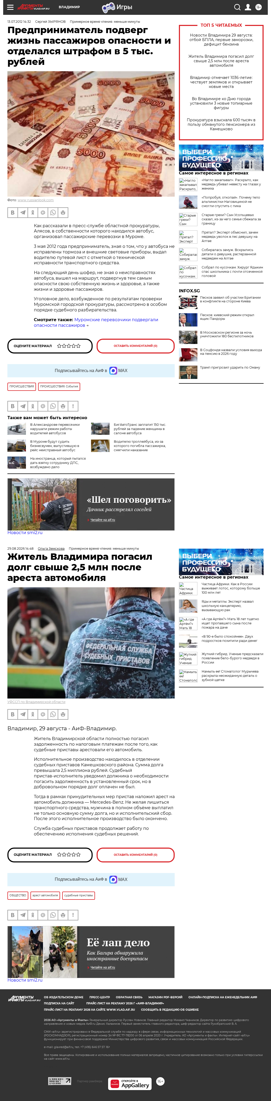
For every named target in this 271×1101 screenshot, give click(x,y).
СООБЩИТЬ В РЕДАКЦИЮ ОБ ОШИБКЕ (170, 1010)
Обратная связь (129, 997)
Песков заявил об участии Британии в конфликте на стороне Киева (230, 299)
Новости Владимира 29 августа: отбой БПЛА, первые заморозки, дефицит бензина (221, 40)
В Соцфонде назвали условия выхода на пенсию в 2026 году (231, 352)
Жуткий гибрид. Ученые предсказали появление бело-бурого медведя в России (232, 658)
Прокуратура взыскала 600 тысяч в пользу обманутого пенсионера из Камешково (221, 124)
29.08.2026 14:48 (20, 548)
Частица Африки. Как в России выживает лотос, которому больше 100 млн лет (231, 588)
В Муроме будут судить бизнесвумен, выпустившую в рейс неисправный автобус (54, 446)
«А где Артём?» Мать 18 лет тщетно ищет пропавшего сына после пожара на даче (230, 623)
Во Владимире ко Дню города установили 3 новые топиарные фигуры (221, 103)
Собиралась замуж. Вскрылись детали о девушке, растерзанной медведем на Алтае (229, 254)
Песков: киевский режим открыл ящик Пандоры (227, 317)
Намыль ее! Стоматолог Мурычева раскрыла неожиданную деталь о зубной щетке (230, 675)
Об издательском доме (63, 997)
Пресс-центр (99, 997)
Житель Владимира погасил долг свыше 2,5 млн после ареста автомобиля (221, 61)
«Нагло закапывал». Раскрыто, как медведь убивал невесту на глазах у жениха (231, 184)
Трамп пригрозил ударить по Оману (230, 367)
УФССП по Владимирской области (36, 702)
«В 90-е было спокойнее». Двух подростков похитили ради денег (230, 638)
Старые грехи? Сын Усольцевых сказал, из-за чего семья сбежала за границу (231, 219)
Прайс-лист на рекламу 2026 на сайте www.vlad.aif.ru (89, 1010)
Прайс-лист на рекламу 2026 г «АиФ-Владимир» (125, 1003)
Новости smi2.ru (25, 532)
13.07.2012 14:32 (19, 22)
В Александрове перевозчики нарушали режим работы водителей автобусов (55, 429)
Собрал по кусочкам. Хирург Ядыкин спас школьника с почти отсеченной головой (232, 271)
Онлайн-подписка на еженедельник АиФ (222, 997)
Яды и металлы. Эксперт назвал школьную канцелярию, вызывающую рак (228, 605)
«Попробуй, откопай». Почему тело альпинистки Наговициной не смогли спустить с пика (231, 201)
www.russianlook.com (36, 200)
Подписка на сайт (59, 1003)
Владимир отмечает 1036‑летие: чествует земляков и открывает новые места (221, 82)
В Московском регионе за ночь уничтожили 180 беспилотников (227, 334)
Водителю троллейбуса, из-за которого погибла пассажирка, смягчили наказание (140, 446)
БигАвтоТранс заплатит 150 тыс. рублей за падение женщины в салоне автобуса (140, 429)
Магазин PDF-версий (165, 997)
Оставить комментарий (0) (135, 346)
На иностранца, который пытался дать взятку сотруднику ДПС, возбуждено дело (58, 462)
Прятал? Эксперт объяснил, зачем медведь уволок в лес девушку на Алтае (230, 236)
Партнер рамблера (89, 1081)
